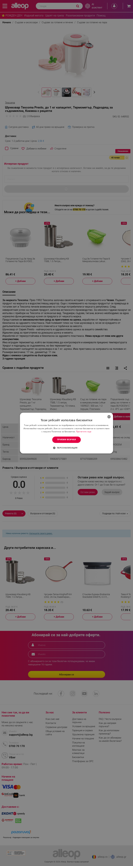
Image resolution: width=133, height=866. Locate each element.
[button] (66, 447)
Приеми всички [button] (66, 439)
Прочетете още (83, 431)
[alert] (66, 433)
